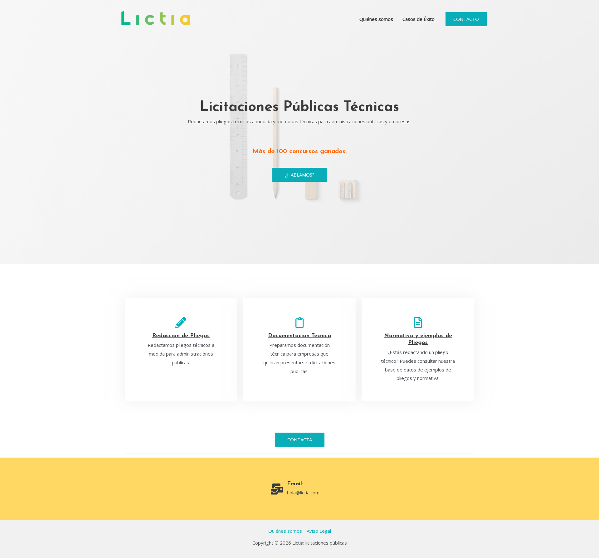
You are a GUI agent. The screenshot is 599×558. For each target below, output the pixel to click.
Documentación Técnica (299, 336)
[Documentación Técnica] (299, 322)
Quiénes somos (376, 19)
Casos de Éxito (418, 19)
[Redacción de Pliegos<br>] (180, 322)
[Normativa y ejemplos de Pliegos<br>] (417, 322)
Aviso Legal (319, 531)
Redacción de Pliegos (181, 336)
